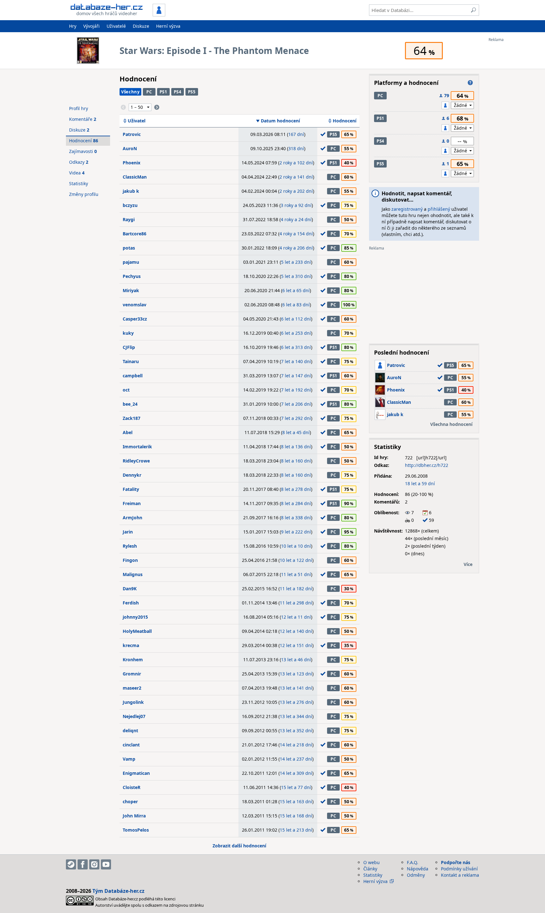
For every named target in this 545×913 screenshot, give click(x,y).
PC (149, 92)
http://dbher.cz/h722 (426, 465)
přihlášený (439, 209)
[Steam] (71, 864)
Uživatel (136, 121)
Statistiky (78, 183)
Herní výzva (168, 26)
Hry (72, 26)
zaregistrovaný (407, 209)
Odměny (416, 875)
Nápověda (417, 869)
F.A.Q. (412, 862)
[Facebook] (83, 864)
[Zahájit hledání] (473, 10)
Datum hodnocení (280, 121)
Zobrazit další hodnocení (239, 846)
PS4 (177, 92)
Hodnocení (344, 121)
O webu (371, 862)
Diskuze (141, 26)
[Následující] (157, 107)
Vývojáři (91, 26)
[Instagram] (94, 864)
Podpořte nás (455, 862)
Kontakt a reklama (460, 875)
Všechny (130, 92)
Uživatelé (116, 26)
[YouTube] (106, 864)
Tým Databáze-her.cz (118, 890)
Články (370, 869)
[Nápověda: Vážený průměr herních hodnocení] (470, 82)
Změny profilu (83, 194)
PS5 (192, 92)
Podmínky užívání (459, 869)
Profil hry (78, 108)
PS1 (163, 92)
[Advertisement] (514, 136)
